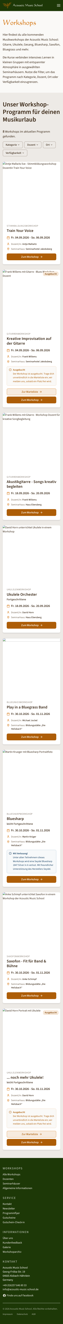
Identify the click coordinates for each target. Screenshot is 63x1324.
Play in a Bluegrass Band (27, 707)
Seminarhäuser (11, 1183)
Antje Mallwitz (29, 244)
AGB (33, 1314)
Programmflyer (11, 1213)
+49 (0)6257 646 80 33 (15, 1285)
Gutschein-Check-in (14, 1222)
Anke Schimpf (29, 979)
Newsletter (9, 1208)
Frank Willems (29, 356)
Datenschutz (22, 1314)
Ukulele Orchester (22, 594)
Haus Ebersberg (33, 504)
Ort (48, 145)
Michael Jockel (29, 720)
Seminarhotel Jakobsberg (39, 249)
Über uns (8, 1238)
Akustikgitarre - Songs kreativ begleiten (31, 484)
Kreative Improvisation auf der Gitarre (29, 341)
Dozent (31, 145)
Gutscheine (9, 1218)
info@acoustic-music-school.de (20, 1289)
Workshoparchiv (12, 1252)
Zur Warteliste (30, 392)
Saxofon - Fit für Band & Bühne (26, 963)
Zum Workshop (30, 257)
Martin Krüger (29, 836)
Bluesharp (15, 818)
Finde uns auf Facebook (20, 1295)
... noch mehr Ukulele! (25, 1077)
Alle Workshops (11, 1174)
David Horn (28, 612)
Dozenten (8, 1179)
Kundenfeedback (12, 1243)
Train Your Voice (20, 230)
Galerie (7, 1247)
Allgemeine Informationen (17, 1188)
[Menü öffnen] (58, 5)
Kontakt (7, 1204)
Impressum (8, 1314)
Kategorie (11, 145)
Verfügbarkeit (13, 153)
